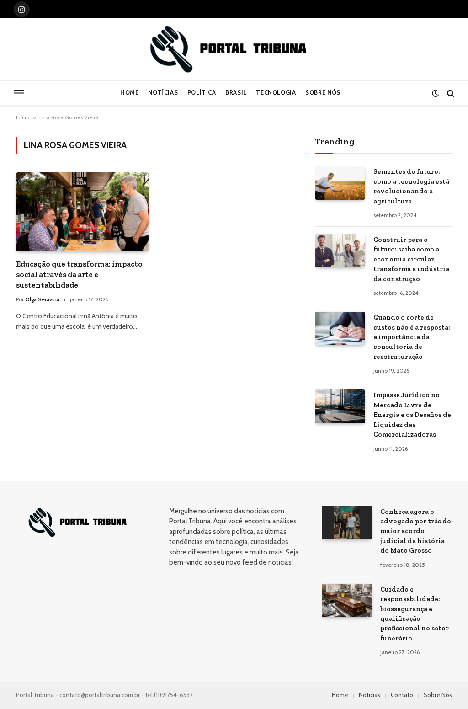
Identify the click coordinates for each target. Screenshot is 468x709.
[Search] (449, 93)
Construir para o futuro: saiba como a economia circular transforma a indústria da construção (411, 259)
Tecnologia (276, 92)
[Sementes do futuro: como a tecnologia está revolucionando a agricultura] (340, 182)
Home (129, 92)
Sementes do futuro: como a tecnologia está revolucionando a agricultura (411, 186)
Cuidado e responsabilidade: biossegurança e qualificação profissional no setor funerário (414, 613)
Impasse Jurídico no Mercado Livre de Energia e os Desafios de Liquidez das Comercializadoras (412, 414)
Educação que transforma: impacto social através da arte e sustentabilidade (79, 274)
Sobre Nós (322, 92)
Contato (402, 694)
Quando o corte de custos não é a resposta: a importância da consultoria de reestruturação (411, 337)
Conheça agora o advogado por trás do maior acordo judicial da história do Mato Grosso (415, 531)
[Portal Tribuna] (234, 49)
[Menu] (19, 93)
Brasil (236, 92)
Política (201, 92)
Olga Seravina (42, 299)
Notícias (163, 92)
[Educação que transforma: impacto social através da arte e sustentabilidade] (82, 211)
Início (22, 117)
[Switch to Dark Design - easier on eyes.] (435, 93)
